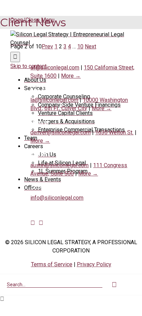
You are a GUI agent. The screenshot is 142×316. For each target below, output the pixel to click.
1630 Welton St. (114, 132)
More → (71, 76)
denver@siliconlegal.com (60, 132)
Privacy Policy (94, 264)
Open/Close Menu (32, 20)
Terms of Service (51, 264)
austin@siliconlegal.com (59, 165)
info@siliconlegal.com (56, 197)
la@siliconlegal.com (54, 100)
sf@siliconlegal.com (54, 67)
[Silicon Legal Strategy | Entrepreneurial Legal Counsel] (71, 42)
